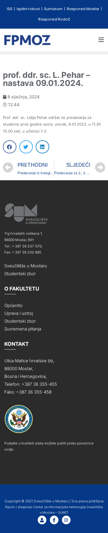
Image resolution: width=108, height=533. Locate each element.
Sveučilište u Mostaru (25, 266)
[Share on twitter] (26, 146)
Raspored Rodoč (54, 19)
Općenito (13, 305)
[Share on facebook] (9, 146)
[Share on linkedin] (42, 146)
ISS (10, 9)
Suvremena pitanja (22, 329)
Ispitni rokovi (29, 9)
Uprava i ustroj (18, 313)
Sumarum (53, 9)
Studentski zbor (20, 273)
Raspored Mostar (83, 9)
